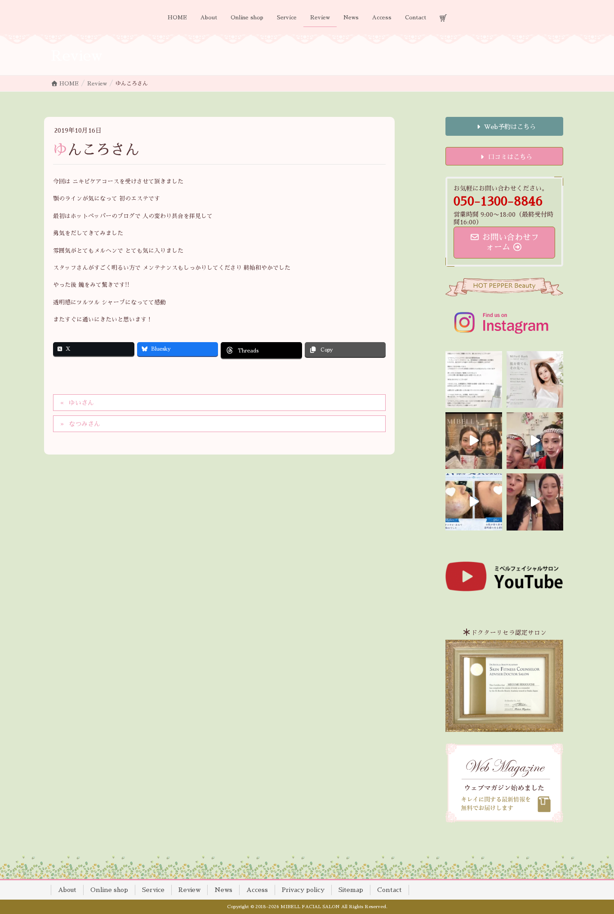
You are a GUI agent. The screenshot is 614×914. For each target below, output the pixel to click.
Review (189, 890)
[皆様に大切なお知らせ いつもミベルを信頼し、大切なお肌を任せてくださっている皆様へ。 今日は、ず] (535, 379)
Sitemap (350, 890)
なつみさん (84, 424)
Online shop (109, 890)
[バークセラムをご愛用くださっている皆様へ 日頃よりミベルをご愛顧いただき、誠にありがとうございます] (473, 379)
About (67, 890)
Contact (389, 890)
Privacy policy (303, 890)
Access (257, 890)
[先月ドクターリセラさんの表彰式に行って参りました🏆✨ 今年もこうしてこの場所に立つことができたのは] (473, 440)
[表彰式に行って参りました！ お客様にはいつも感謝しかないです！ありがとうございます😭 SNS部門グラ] (535, 501)
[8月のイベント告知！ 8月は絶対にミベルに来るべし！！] (535, 440)
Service (153, 890)
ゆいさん (81, 403)
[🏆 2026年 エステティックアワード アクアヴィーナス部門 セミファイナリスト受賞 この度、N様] (473, 501)
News (223, 890)
